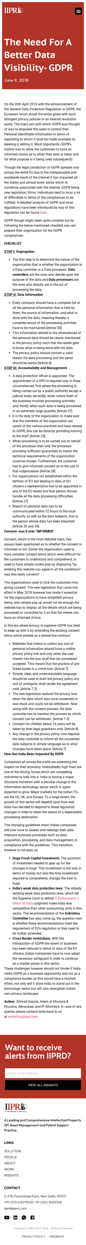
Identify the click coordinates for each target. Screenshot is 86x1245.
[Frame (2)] (32, 1217)
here (43, 213)
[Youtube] (6, 1217)
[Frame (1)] (15, 1217)
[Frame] (24, 1217)
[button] (78, 11)
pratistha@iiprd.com (23, 1017)
